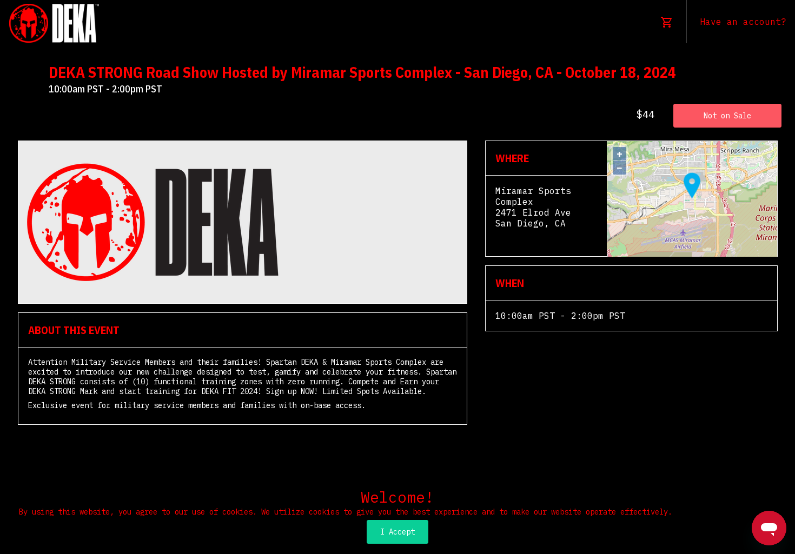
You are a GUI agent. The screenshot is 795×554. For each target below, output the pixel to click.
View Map (517, 234)
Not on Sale (727, 116)
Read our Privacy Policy (726, 512)
